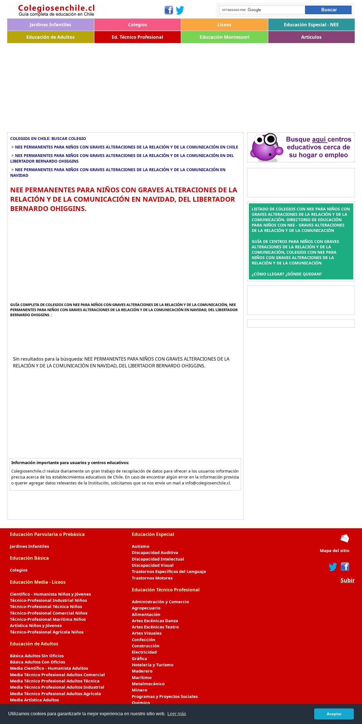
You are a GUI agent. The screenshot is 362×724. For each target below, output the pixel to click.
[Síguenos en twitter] (333, 566)
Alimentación (146, 614)
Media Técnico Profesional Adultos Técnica (55, 681)
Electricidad (144, 652)
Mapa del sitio (334, 550)
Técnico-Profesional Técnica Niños (46, 606)
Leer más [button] (176, 713)
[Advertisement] (176, 85)
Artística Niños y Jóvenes (36, 625)
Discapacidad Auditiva (155, 552)
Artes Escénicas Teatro (155, 627)
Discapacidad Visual (153, 565)
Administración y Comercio (160, 601)
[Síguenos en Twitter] (180, 10)
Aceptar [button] (334, 714)
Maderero (142, 671)
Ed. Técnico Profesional (137, 37)
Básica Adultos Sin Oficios (37, 655)
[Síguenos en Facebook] (168, 10)
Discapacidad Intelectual (158, 559)
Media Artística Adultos (34, 700)
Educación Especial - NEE (311, 24)
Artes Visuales (146, 633)
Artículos (311, 37)
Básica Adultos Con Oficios (37, 662)
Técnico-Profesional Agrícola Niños (46, 632)
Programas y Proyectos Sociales (165, 696)
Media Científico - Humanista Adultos (49, 668)
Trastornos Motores (152, 578)
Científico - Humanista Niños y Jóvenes (50, 594)
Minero (139, 690)
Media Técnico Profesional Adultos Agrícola (55, 693)
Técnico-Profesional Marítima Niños (48, 619)
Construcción (146, 645)
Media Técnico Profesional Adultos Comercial (57, 674)
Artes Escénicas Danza (155, 620)
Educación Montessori (224, 37)
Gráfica (139, 658)
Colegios (137, 24)
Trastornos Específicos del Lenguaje (169, 571)
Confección (143, 639)
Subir (348, 580)
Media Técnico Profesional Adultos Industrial (57, 687)
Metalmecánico (148, 683)
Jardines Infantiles (50, 24)
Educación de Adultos (50, 37)
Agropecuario (146, 608)
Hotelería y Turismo (152, 664)
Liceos (224, 24)
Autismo (140, 546)
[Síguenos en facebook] (344, 566)
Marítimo (142, 677)
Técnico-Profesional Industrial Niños (48, 600)
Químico (141, 702)
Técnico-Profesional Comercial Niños (48, 613)
